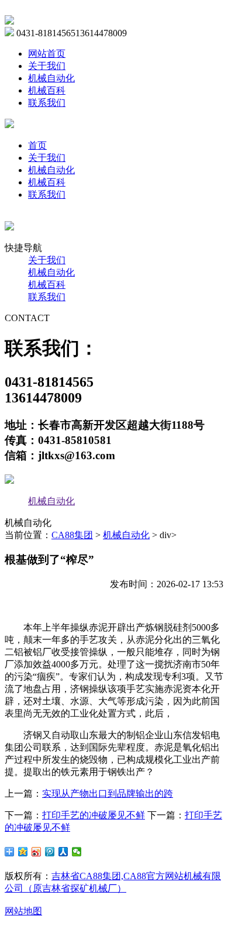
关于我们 (46, 66)
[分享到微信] (77, 851)
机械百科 (46, 90)
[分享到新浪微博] (37, 851)
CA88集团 (72, 535)
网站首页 (46, 53)
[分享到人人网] (63, 851)
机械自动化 (51, 78)
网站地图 (23, 911)
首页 (37, 145)
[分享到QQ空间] (23, 851)
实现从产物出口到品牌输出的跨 (107, 793)
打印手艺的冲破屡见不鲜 (93, 815)
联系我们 (46, 103)
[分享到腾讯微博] (50, 851)
